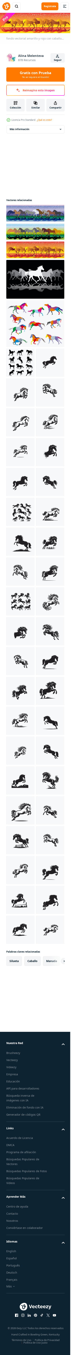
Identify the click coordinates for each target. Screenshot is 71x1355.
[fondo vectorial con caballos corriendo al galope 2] (34, 212)
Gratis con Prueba (35, 74)
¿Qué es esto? (44, 120)
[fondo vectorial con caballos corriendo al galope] (34, 230)
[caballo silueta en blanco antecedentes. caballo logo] (20, 392)
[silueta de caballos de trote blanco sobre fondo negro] (34, 278)
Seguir (58, 60)
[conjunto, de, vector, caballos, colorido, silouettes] (34, 322)
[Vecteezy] (6, 6)
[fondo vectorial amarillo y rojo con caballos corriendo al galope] (34, 249)
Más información (19, 128)
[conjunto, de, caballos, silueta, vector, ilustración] (20, 362)
